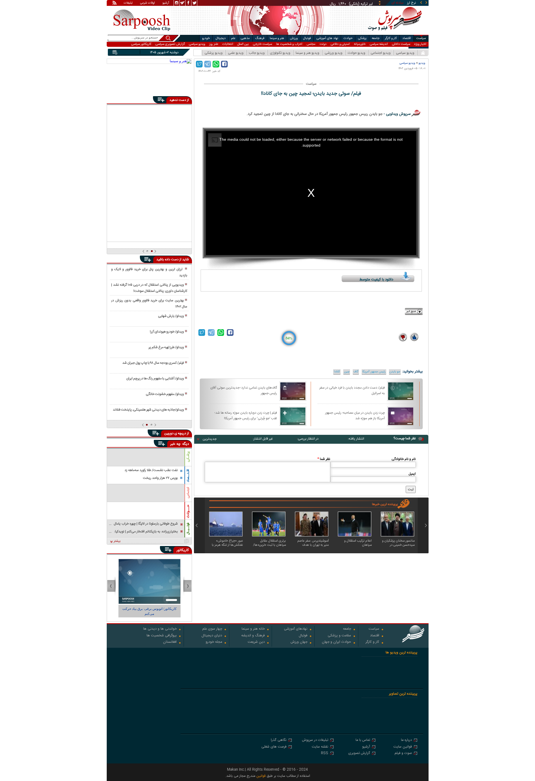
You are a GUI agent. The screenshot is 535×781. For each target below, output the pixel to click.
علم (233, 38)
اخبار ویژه (420, 44)
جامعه (376, 38)
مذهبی (245, 38)
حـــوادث (188, 511)
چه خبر (175, 444)
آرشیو (165, 3)
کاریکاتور (182, 550)
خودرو (206, 38)
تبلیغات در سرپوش (315, 740)
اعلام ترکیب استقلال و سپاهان (358, 543)
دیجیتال (220, 38)
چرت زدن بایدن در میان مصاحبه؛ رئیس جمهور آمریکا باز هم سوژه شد (355, 415)
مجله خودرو (214, 642)
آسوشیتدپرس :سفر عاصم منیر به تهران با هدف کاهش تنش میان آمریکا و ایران (312, 543)
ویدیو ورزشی (333, 53)
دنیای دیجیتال (211, 636)
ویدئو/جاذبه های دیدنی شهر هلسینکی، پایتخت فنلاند (148, 410)
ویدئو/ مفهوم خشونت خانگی (165, 394)
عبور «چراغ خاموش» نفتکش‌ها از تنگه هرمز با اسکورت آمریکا (227, 543)
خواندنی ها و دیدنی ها (160, 629)
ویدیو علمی (236, 53)
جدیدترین (210, 439)
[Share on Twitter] (199, 64)
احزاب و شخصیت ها (289, 44)
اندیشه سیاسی (379, 44)
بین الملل (243, 44)
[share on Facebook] (224, 64)
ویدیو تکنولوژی (280, 53)
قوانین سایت (402, 747)
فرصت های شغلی (273, 747)
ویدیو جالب (257, 53)
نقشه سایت (320, 747)
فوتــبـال (188, 529)
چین (346, 371)
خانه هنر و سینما (253, 629)
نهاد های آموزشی (327, 38)
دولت (323, 44)
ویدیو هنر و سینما (307, 53)
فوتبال (307, 38)
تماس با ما (363, 740)
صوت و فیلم (403, 753)
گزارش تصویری (359, 753)
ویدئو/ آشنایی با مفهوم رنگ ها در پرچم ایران (155, 378)
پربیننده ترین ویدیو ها (401, 653)
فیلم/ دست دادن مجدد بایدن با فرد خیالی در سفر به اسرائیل (352, 390)
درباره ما (406, 740)
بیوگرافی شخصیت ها (162, 636)
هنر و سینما (277, 38)
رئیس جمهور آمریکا (374, 371)
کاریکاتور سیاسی (141, 44)
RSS (324, 753)
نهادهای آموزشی (295, 629)
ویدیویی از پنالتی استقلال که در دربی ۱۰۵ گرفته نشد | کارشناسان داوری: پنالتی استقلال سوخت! (149, 288)
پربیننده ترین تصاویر (403, 694)
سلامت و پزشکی (339, 636)
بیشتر (117, 541)
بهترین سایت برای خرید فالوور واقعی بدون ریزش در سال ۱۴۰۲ (149, 303)
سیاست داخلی (401, 44)
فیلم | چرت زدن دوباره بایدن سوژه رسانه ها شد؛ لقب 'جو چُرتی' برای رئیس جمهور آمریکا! (246, 415)
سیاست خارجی (262, 44)
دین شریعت (256, 642)
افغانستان (170, 642)
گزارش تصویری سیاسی (170, 44)
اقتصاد (406, 38)
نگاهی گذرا (278, 740)
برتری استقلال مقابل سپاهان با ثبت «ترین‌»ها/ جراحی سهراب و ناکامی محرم (269, 543)
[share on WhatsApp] (216, 64)
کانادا (337, 371)
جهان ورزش (299, 642)
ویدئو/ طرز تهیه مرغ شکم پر (166, 347)
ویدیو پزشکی (214, 53)
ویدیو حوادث (356, 53)
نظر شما (323, 459)
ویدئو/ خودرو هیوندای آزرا (167, 331)
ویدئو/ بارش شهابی (171, 316)
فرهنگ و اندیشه (253, 636)
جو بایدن (395, 371)
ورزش (294, 38)
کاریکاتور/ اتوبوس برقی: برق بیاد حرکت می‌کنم (149, 611)
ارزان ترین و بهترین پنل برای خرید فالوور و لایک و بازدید (149, 272)
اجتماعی (188, 492)
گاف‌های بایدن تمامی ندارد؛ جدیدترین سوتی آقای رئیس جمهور (243, 390)
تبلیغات (128, 3)
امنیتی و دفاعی (340, 44)
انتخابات (227, 44)
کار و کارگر (391, 38)
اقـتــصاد (188, 475)
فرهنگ (259, 38)
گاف (355, 371)
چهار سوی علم (212, 629)
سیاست (421, 38)
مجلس (311, 44)
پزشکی (362, 38)
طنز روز (213, 44)
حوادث (348, 38)
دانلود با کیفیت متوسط (376, 279)
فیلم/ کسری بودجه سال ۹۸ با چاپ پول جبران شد (153, 363)
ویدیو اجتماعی (381, 53)
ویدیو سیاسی (197, 44)
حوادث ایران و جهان (336, 642)
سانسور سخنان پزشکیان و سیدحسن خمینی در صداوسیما (398, 543)
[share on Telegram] (207, 64)
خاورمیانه (360, 44)
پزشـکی (188, 456)
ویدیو (422, 63)
